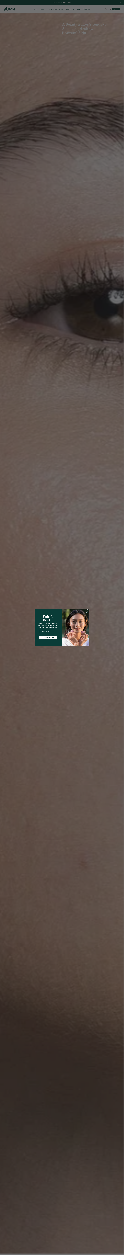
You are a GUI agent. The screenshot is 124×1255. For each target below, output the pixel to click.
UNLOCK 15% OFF (48, 637)
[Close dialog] (87, 611)
